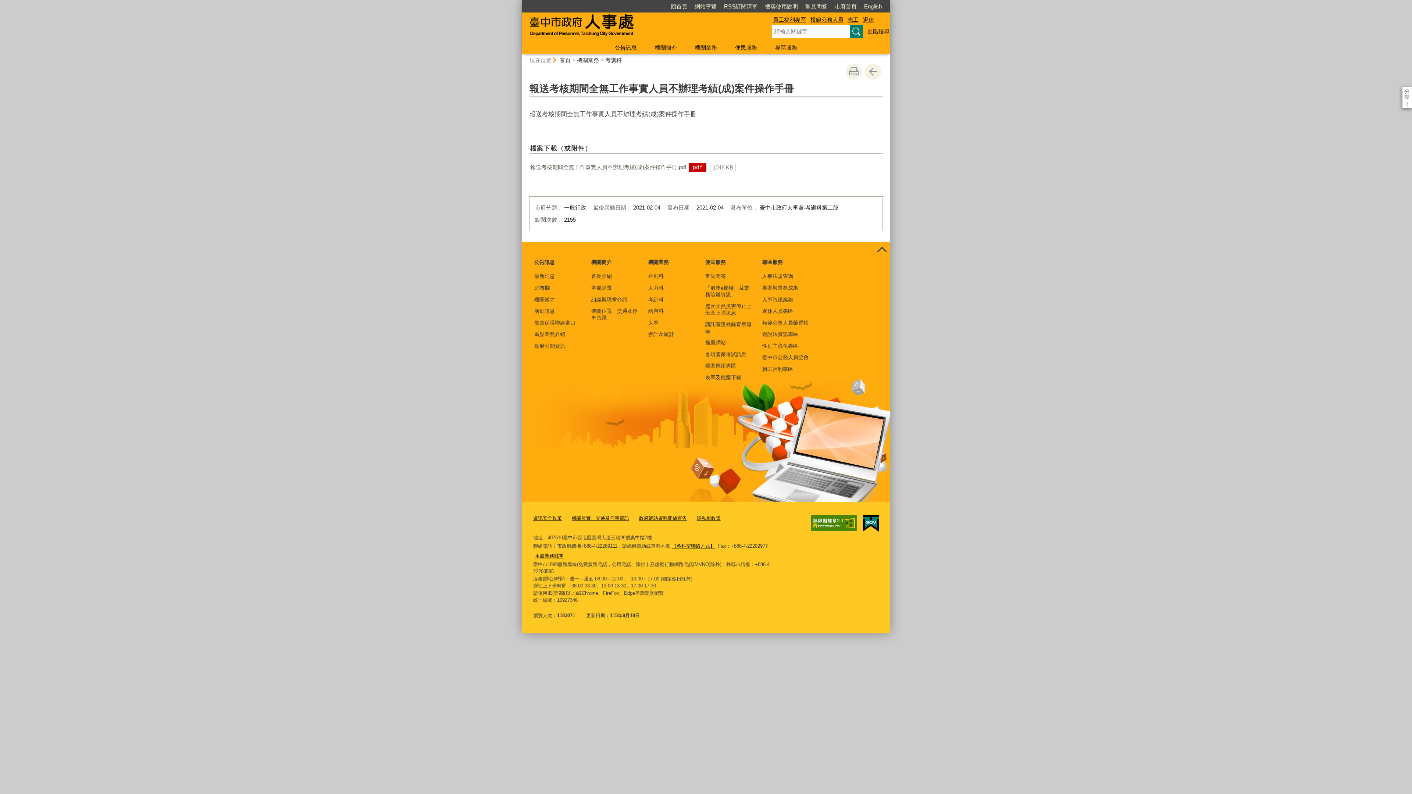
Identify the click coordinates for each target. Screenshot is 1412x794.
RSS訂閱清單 (740, 6)
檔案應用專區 (720, 366)
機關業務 (706, 47)
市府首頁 (846, 6)
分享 (1407, 91)
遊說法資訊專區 (780, 334)
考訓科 (613, 60)
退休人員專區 (777, 311)
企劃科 (656, 276)
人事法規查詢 (777, 276)
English (873, 6)
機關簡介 (666, 47)
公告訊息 (626, 47)
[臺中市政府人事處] (638, 27)
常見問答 (816, 6)
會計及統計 (661, 334)
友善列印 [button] (854, 72)
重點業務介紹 (549, 334)
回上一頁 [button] (873, 72)
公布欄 (542, 288)
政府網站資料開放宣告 (663, 518)
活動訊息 (544, 311)
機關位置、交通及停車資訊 (614, 314)
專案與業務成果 (780, 288)
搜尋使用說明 (781, 6)
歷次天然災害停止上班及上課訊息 (728, 309)
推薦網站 (715, 343)
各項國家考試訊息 (725, 354)
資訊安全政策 (547, 518)
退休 (868, 20)
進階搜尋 (878, 31)
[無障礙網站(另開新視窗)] (834, 523)
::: (519, 3)
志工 (853, 20)
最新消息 (544, 276)
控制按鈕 (882, 250)
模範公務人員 (827, 20)
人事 (653, 323)
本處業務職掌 (549, 556)
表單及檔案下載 (723, 377)
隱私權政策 (709, 518)
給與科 (656, 311)
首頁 (565, 60)
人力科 (656, 288)
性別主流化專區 (780, 346)
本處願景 (601, 288)
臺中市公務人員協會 (785, 357)
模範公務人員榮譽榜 (785, 323)
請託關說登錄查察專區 (728, 327)
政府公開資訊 (549, 346)
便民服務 (746, 47)
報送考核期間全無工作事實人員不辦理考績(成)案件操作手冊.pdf (608, 167)
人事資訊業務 (777, 300)
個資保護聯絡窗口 (554, 323)
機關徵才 (544, 300)
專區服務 (786, 47)
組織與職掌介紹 (609, 300)
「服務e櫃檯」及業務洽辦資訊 (727, 291)
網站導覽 (706, 6)
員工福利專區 (789, 20)
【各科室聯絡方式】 (693, 546)
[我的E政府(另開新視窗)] (871, 523)
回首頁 (679, 6)
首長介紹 (601, 276)
